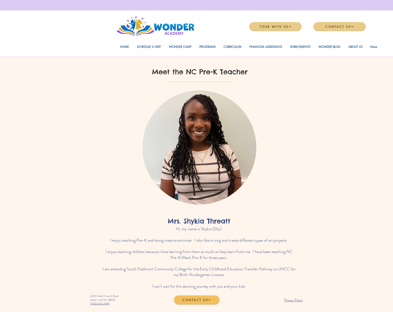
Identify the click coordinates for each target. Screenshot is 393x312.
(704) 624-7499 (100, 304)
